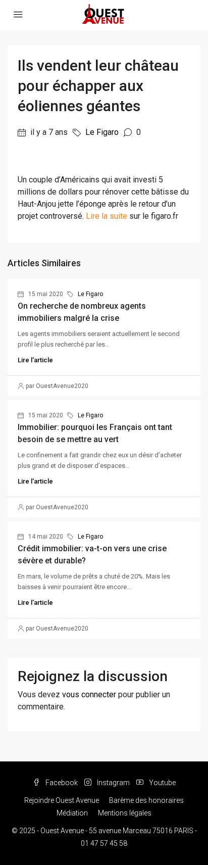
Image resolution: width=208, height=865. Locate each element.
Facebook (61, 783)
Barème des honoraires (146, 800)
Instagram (112, 783)
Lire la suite (106, 216)
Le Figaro (102, 132)
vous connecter (89, 694)
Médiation (72, 813)
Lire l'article (35, 360)
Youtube (161, 783)
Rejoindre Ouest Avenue (61, 800)
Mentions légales (124, 813)
